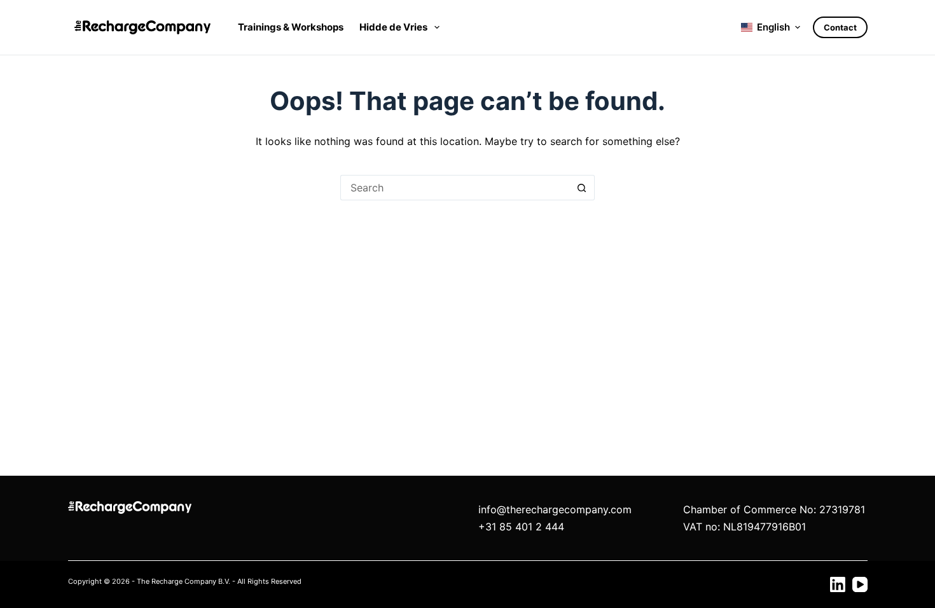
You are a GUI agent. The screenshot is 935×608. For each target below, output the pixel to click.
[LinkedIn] (837, 584)
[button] (770, 28)
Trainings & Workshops (290, 27)
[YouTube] (860, 584)
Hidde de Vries (393, 27)
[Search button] (582, 187)
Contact (840, 27)
